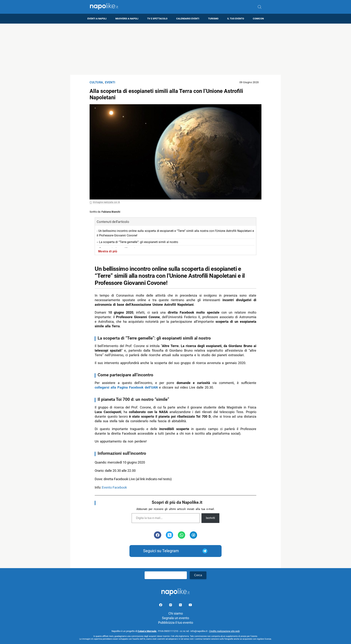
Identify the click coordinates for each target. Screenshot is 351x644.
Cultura (96, 82)
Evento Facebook (114, 487)
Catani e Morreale (147, 631)
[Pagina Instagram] (171, 605)
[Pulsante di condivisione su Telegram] (193, 535)
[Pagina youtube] (190, 605)
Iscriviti (210, 518)
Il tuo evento (235, 18)
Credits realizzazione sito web (224, 631)
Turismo (213, 18)
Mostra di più (107, 251)
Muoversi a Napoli (126, 18)
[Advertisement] (175, 49)
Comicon (258, 18)
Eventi (110, 82)
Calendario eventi (187, 18)
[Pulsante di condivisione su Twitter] (169, 535)
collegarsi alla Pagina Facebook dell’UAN (126, 387)
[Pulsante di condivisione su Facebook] (157, 535)
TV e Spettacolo (157, 18)
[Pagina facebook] (161, 605)
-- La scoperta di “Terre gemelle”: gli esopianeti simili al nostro (137, 242)
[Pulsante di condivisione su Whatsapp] (181, 535)
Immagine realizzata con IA (106, 202)
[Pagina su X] (181, 605)
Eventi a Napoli (97, 18)
